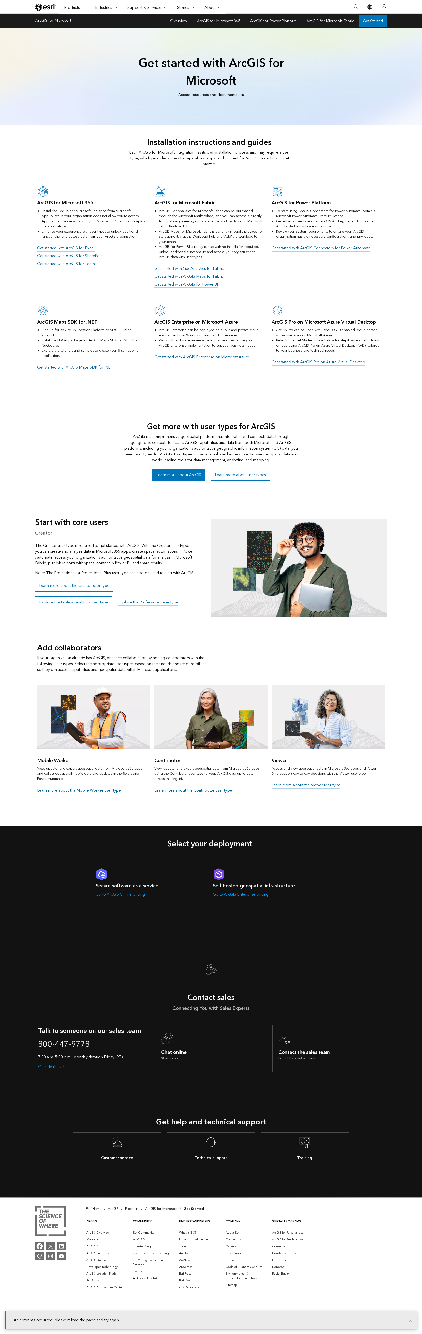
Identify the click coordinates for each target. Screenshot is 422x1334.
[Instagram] (50, 1256)
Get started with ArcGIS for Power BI (186, 284)
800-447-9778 (64, 1044)
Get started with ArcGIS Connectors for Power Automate (321, 248)
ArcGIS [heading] (91, 1221)
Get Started (373, 21)
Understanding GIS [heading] (194, 1221)
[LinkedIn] (61, 1246)
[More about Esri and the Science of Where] (50, 1222)
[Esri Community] (39, 1256)
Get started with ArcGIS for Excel (66, 248)
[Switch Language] (369, 7)
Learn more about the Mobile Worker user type (79, 790)
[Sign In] (384, 7)
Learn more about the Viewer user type (306, 785)
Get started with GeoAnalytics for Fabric (189, 268)
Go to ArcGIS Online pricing (120, 894)
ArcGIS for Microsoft (53, 21)
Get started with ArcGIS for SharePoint (70, 256)
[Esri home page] (45, 7)
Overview (178, 21)
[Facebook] (39, 1246)
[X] (50, 1246)
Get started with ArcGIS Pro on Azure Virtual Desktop (318, 362)
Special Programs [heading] (286, 1221)
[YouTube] (61, 1256)
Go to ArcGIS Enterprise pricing (241, 894)
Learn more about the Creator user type (74, 585)
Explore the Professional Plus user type (73, 602)
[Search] (356, 7)
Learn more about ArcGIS (178, 474)
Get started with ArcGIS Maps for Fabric (189, 276)
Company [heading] (233, 1221)
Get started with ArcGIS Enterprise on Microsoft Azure (201, 357)
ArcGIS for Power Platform (273, 21)
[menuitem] (105, 1232)
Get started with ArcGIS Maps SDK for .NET (75, 367)
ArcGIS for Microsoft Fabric (330, 21)
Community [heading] (142, 1221)
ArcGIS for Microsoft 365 (218, 21)
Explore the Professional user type (148, 602)
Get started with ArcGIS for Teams (66, 263)
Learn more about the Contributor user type (193, 790)
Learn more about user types (240, 474)
